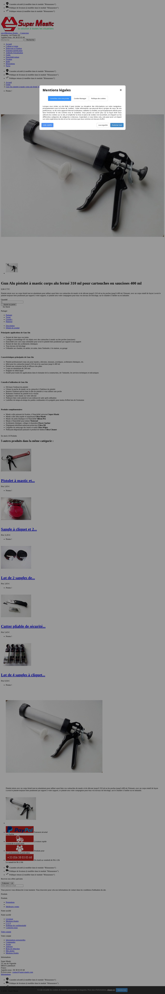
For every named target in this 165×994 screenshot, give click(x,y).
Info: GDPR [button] (47, 125)
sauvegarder (103, 125)
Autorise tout (117, 125)
